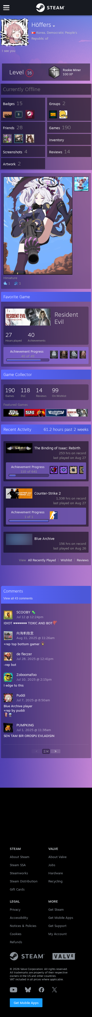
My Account (57, 934)
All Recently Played (42, 560)
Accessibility (19, 918)
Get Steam (56, 909)
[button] (21, 72)
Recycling (55, 881)
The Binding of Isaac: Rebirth (57, 448)
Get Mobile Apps (26, 1003)
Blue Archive (44, 538)
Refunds (16, 942)
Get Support (57, 926)
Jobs (51, 865)
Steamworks (19, 873)
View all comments (18, 598)
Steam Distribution (24, 881)
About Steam (19, 857)
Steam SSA (18, 865)
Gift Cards (17, 889)
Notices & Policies (23, 926)
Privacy (15, 909)
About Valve (57, 857)
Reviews (83, 560)
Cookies (15, 934)
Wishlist (66, 560)
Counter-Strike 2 (47, 493)
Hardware (55, 873)
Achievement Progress (26, 351)
